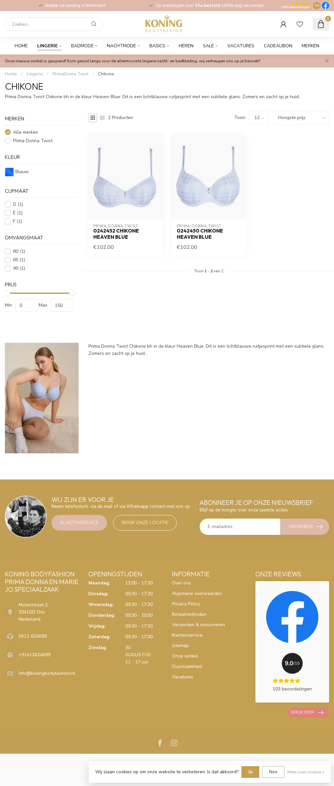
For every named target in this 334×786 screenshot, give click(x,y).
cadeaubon (278, 46)
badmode (82, 46)
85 (19, 259)
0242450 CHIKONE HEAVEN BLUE (200, 234)
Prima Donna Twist (33, 140)
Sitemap (180, 645)
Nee (273, 772)
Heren (186, 46)
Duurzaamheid (187, 666)
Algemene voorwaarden (197, 593)
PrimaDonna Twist (70, 74)
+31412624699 (34, 655)
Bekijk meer (302, 712)
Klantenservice (79, 523)
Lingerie (47, 46)
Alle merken (25, 132)
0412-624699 (33, 636)
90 (19, 268)
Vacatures (240, 46)
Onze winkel (185, 656)
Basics (157, 46)
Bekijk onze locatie (145, 523)
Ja (250, 772)
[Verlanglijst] (299, 24)
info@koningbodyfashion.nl (47, 673)
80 (19, 251)
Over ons (181, 583)
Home (21, 46)
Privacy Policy (186, 604)
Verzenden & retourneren (198, 625)
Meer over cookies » (305, 772)
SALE (208, 46)
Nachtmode (121, 46)
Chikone (106, 74)
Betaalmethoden (189, 614)
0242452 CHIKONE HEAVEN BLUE (116, 234)
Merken (310, 46)
